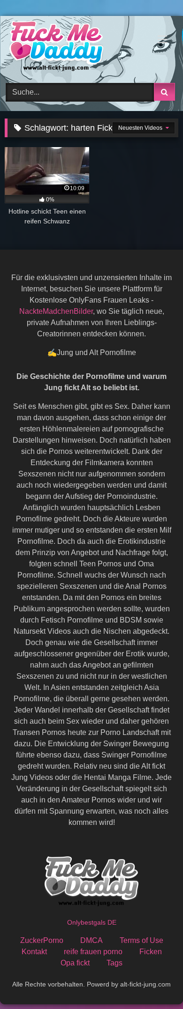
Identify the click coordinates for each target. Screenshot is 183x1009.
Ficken (150, 952)
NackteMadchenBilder (56, 311)
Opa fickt (75, 963)
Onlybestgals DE (91, 922)
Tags (114, 963)
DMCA (91, 940)
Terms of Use (141, 940)
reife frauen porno (93, 952)
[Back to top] (154, 981)
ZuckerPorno (41, 940)
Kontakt (34, 952)
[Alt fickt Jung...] (75, 48)
